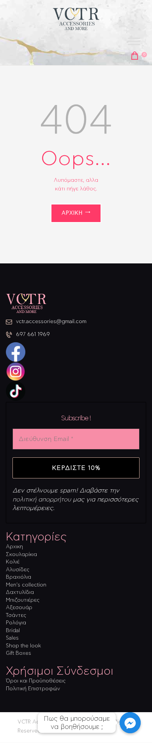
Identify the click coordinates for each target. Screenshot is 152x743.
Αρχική (72, 213)
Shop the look (23, 646)
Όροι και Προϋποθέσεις (35, 681)
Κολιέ (12, 562)
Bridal (13, 630)
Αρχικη (14, 546)
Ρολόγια (16, 623)
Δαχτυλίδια (20, 592)
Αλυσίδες (17, 569)
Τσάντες (16, 615)
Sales (12, 638)
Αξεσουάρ (19, 607)
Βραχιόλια (18, 577)
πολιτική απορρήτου (41, 499)
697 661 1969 (33, 334)
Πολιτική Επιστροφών (33, 688)
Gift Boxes (18, 653)
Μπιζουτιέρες (22, 600)
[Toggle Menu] (134, 41)
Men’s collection (26, 585)
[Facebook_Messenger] (130, 722)
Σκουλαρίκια (21, 554)
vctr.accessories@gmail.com (51, 321)
